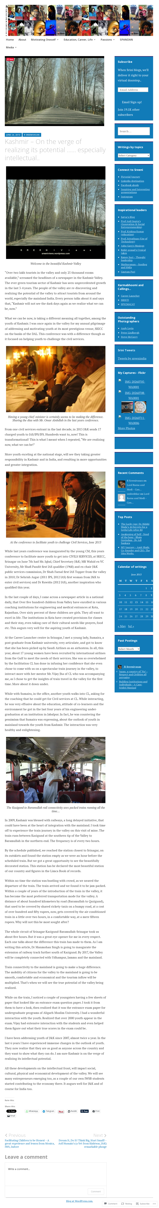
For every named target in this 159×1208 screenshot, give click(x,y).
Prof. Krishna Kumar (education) (132, 233)
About (22, 39)
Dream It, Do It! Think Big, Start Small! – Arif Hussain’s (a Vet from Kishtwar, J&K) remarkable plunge (82, 1140)
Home (10, 39)
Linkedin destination (132, 181)
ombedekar (133, 494)
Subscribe (125, 62)
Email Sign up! (132, 102)
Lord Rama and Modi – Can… (138, 498)
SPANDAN (126, 39)
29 (146, 616)
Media (10, 47)
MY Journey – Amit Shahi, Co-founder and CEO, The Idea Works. (135, 550)
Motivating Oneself (43, 39)
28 (141, 616)
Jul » (131, 626)
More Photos (126, 428)
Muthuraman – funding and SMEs (134, 266)
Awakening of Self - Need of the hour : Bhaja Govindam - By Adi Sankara (135, 539)
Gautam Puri (128, 271)
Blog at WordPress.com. (79, 1201)
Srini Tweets (126, 350)
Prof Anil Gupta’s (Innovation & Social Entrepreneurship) (133, 224)
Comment (96, 1191)
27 (136, 616)
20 (136, 609)
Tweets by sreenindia (132, 358)
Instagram (127, 196)
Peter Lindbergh (130, 332)
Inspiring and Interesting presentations (135, 191)
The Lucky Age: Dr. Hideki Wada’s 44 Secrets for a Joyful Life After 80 (135, 527)
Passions (106, 39)
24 (120, 616)
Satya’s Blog (128, 217)
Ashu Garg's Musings (132, 245)
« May (122, 626)
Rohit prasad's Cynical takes (133, 251)
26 (131, 616)
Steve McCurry (129, 337)
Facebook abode (130, 185)
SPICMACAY (128, 304)
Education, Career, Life (78, 39)
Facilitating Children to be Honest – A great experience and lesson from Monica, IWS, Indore (30, 1140)
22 (146, 609)
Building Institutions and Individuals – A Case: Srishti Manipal (133, 684)
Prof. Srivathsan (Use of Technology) (134, 240)
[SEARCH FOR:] (134, 131)
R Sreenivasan (32, 135)
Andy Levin (127, 328)
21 (141, 609)
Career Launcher (130, 295)
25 (125, 616)
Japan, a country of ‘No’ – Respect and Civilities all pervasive (133, 674)
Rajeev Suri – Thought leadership (133, 259)
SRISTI (125, 300)
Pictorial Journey (130, 176)
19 (131, 609)
